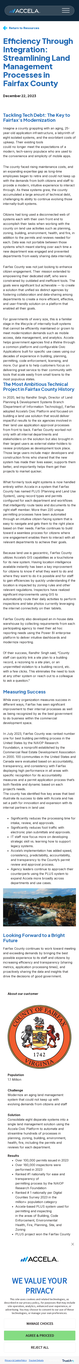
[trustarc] (68, 1360)
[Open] (66, 10)
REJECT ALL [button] (40, 1347)
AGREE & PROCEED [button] (40, 1335)
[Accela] (24, 10)
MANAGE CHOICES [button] (39, 1323)
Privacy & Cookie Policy (16, 1360)
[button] (73, 1244)
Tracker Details (36, 1360)
